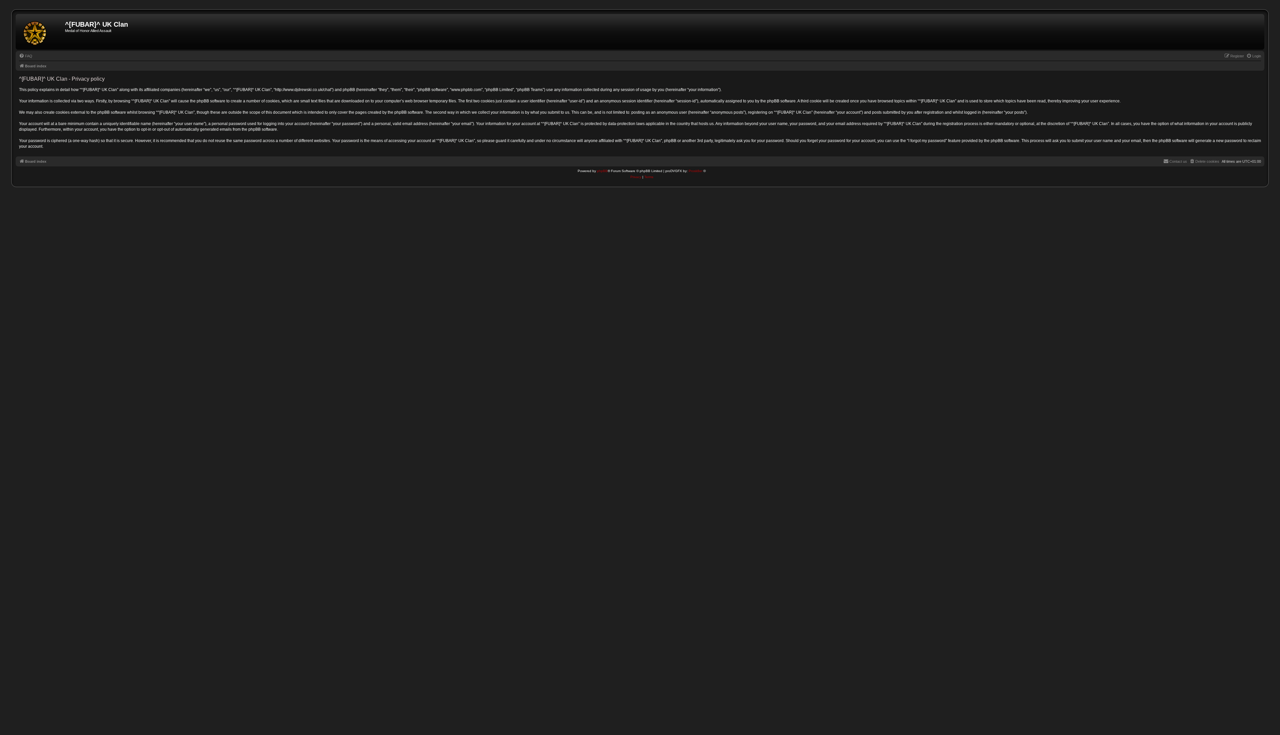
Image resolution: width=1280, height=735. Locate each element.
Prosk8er (695, 171)
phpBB (602, 171)
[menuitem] (25, 56)
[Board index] (41, 32)
